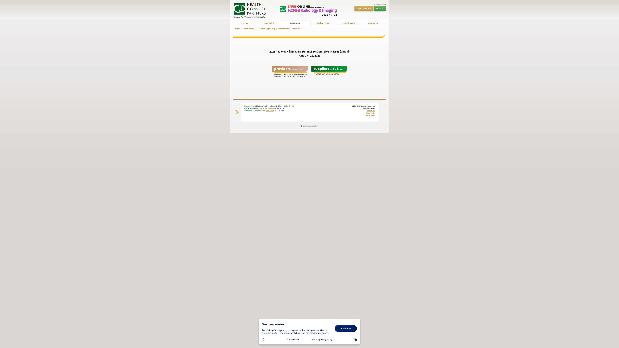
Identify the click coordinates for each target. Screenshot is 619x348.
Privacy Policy (370, 113)
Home (245, 23)
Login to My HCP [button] (364, 8)
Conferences (295, 23)
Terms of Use (371, 111)
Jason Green (270, 111)
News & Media (348, 23)
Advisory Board (323, 23)
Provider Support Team (266, 108)
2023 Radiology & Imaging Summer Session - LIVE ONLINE (279, 29)
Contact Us (373, 23)
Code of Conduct (370, 115)
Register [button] (380, 8)
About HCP (269, 23)
